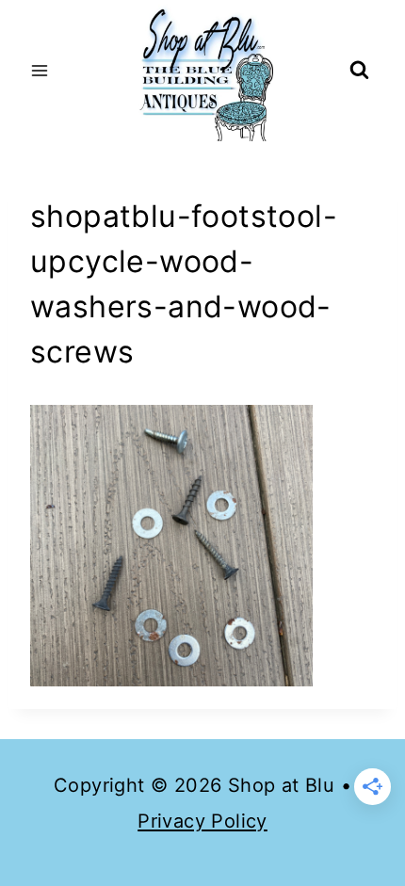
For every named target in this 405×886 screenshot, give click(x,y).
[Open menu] (40, 70)
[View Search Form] (359, 71)
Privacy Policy (202, 821)
